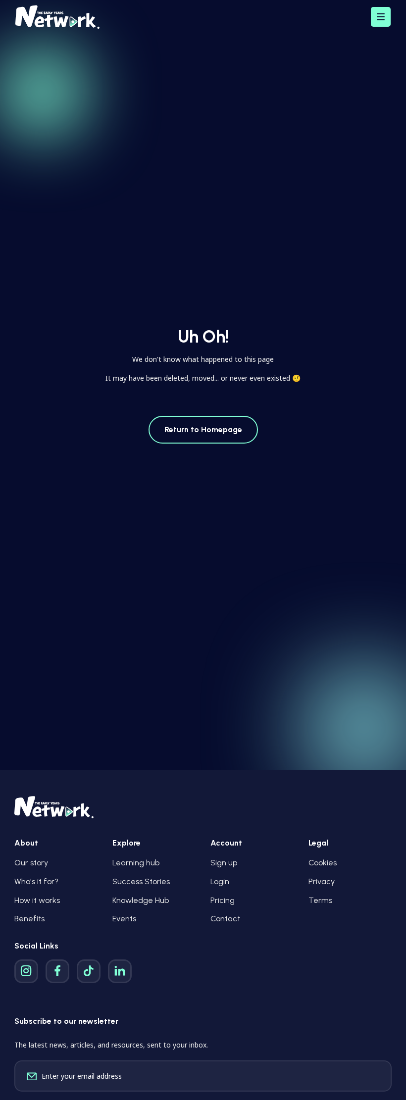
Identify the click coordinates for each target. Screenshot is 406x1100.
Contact (225, 918)
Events (124, 918)
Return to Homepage (203, 429)
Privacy (321, 881)
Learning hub (135, 862)
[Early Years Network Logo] (57, 17)
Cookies (322, 862)
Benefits (29, 918)
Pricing (222, 900)
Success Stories (141, 881)
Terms (320, 900)
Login (219, 881)
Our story (31, 862)
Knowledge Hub (140, 900)
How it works (37, 900)
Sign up (223, 862)
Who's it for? (36, 881)
